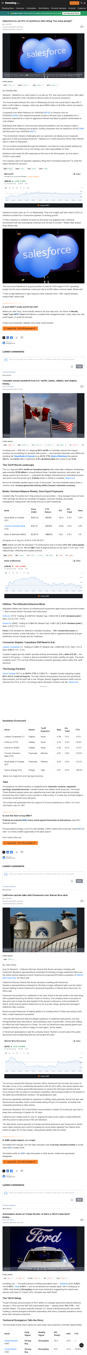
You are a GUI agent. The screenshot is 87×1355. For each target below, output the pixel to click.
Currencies (20, 8)
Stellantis (64, 1283)
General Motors (11, 1341)
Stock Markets (43, 8)
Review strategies (33, 176)
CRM (81, 128)
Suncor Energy (9, 673)
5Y (24, 188)
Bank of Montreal (59, 456)
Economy (72, 8)
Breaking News (8, 8)
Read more (70, 478)
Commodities (31, 8)
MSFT (32, 131)
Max (28, 188)
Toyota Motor (10, 1349)
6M (17, 188)
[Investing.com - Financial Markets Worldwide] (12, 3)
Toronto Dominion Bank (14, 526)
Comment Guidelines (9, 372)
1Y (20, 188)
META (47, 112)
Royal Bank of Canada (24, 456)
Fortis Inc (7, 616)
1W (9, 188)
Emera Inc (7, 623)
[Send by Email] (22, 337)
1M (13, 188)
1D (6, 188)
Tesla (17, 1286)
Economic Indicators (58, 8)
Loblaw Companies (11, 647)
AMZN (15, 115)
